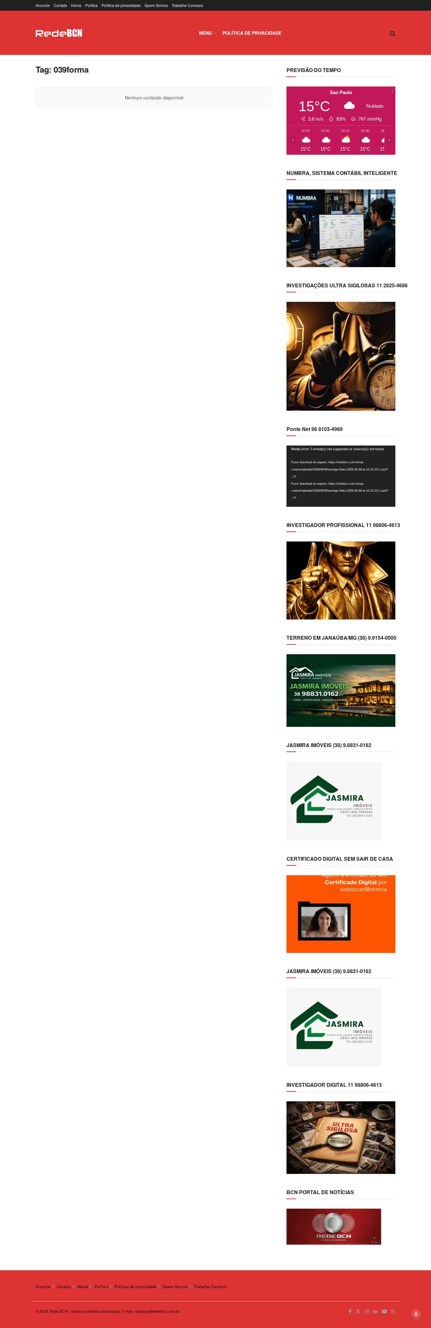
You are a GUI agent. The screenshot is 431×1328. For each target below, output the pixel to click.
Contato (60, 5)
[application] (340, 476)
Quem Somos (156, 5)
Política (91, 5)
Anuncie (43, 5)
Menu (205, 33)
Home (76, 5)
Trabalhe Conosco (187, 5)
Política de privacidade (121, 5)
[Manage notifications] (416, 1314)
